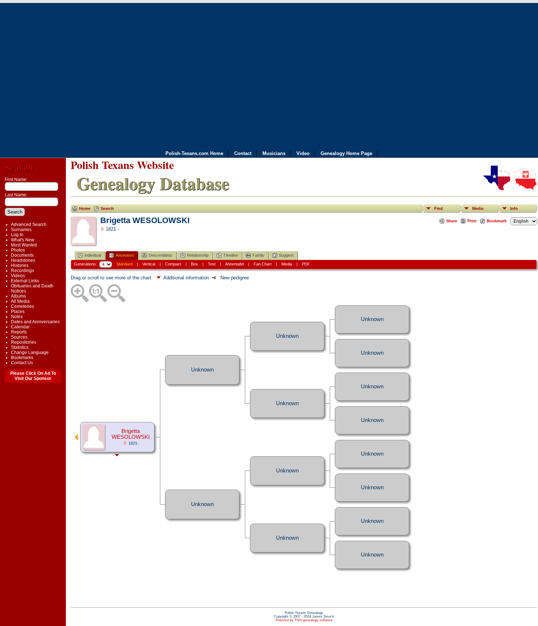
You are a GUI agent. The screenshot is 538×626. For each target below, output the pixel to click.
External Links (25, 280)
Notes (17, 316)
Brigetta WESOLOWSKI (131, 434)
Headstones (23, 260)
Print (472, 221)
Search (18, 167)
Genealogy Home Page (346, 153)
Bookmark (497, 221)
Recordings (22, 270)
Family (258, 255)
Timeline (230, 255)
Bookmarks (22, 357)
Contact (242, 153)
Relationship (198, 255)
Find (438, 208)
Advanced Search (28, 224)
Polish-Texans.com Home (194, 153)
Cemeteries (22, 306)
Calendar (20, 326)
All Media (20, 301)
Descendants (160, 255)
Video (303, 153)
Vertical (148, 264)
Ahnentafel (234, 264)
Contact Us (22, 362)
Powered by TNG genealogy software (304, 620)
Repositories (23, 342)
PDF (306, 264)
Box (194, 264)
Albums (18, 296)
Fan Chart (263, 264)
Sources (19, 337)
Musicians (273, 153)
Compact (173, 264)
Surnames (21, 229)
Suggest (286, 255)
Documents (22, 255)
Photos (18, 250)
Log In (17, 234)
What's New (22, 239)
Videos (18, 275)
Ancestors (125, 255)
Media (477, 208)
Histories (20, 265)
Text (212, 264)
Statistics (20, 347)
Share (451, 221)
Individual (93, 255)
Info (514, 208)
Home (84, 208)
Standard (124, 264)
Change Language (30, 352)
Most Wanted (24, 245)
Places (18, 311)
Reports (19, 332)
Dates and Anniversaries (35, 321)
